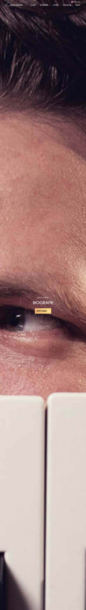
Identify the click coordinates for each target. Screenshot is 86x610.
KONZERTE (44, 5)
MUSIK (33, 5)
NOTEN (56, 5)
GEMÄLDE (67, 5)
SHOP (78, 5)
